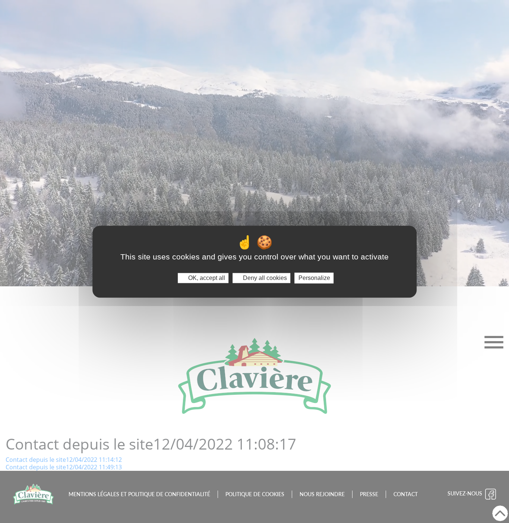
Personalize (314, 278)
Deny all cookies (264, 278)
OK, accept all (206, 278)
